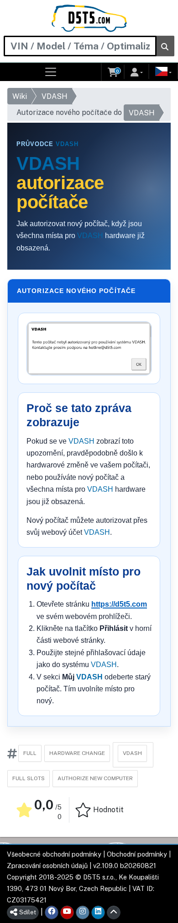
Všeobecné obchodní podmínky (54, 854)
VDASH (55, 96)
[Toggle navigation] (51, 72)
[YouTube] (67, 912)
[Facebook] (51, 912)
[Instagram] (82, 912)
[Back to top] (113, 912)
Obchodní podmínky (137, 854)
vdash (132, 753)
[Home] (89, 18)
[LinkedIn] (98, 912)
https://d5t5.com (119, 604)
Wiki (19, 96)
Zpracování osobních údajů (47, 865)
